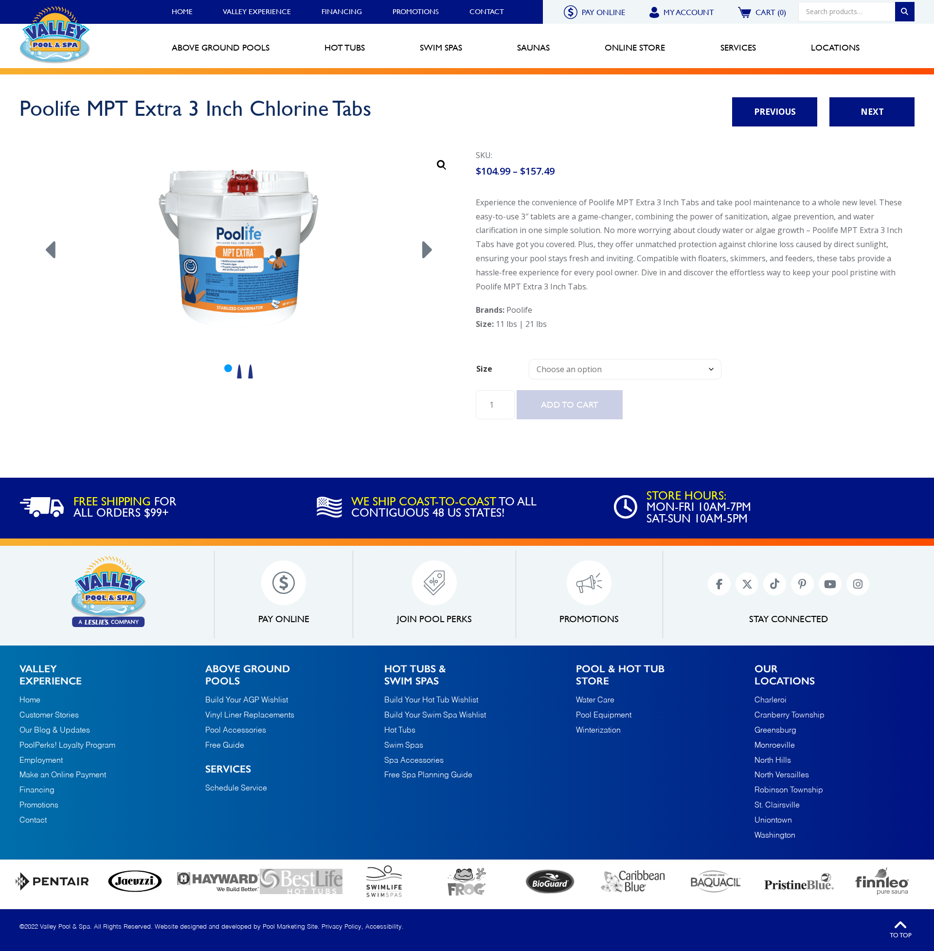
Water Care (595, 700)
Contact (486, 11)
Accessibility (383, 927)
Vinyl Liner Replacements (249, 715)
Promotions (416, 11)
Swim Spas (403, 746)
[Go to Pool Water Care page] (467, 881)
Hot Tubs (399, 731)
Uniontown (773, 821)
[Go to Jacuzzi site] (135, 881)
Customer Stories (49, 715)
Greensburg (775, 731)
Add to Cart (569, 404)
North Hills (772, 761)
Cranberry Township (789, 716)
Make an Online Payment (62, 775)
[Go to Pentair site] (52, 881)
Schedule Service (236, 788)
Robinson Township (788, 791)
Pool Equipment (603, 715)
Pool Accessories (235, 731)
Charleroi (770, 701)
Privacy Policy (341, 927)
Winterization (598, 731)
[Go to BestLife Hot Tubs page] (301, 881)
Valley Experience (257, 11)
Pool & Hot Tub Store (620, 675)
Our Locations (784, 675)
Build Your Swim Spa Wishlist (435, 715)
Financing (342, 11)
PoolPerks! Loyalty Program (67, 746)
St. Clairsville (777, 805)
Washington (774, 836)
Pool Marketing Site (290, 927)
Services (228, 769)
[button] (441, 165)
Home (182, 11)
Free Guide (224, 746)
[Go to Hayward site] (218, 881)
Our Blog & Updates (54, 731)
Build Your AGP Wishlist (246, 700)
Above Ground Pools (247, 675)
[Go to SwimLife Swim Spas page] (384, 881)
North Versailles (781, 776)
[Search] (905, 11)
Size (484, 368)
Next (872, 111)
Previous (775, 111)
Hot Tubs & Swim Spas (415, 675)
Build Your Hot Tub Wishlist (431, 700)
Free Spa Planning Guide (428, 775)
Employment (41, 761)
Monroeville (774, 746)
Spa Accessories (414, 761)
